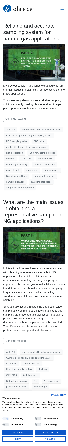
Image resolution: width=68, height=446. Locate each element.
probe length (12, 170)
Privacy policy (58, 395)
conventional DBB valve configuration (41, 129)
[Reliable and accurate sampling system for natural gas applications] (34, 62)
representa (31, 170)
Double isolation (14, 152)
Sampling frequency (44, 176)
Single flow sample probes (20, 187)
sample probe (51, 170)
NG (35, 381)
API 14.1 (10, 129)
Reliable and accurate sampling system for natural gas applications (31, 32)
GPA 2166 (26, 158)
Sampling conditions (16, 176)
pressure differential (44, 164)
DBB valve (39, 141)
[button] (62, 8)
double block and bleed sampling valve (26, 147)
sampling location (15, 181)
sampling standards (41, 181)
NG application (51, 381)
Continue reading (15, 118)
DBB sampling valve (16, 141)
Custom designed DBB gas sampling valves (29, 135)
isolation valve (45, 158)
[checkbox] (5, 418)
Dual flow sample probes (42, 152)
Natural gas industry (16, 164)
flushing (10, 158)
